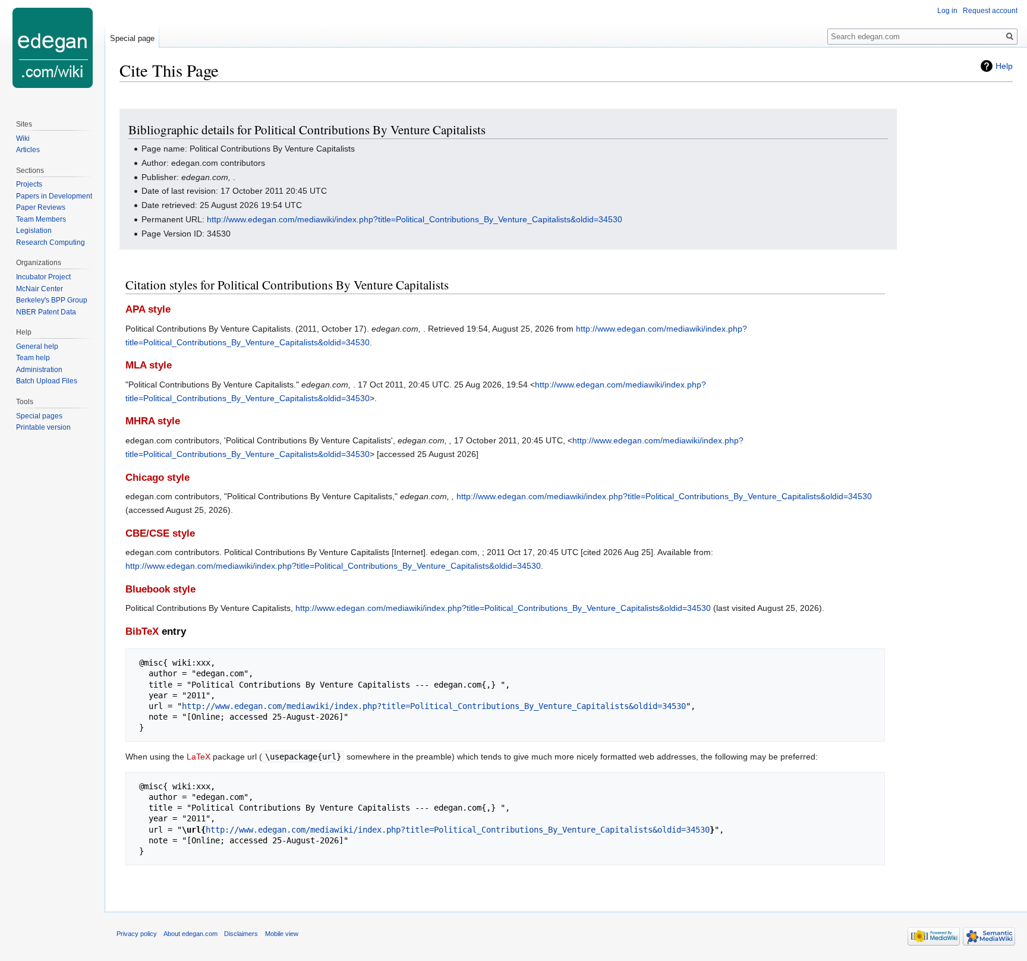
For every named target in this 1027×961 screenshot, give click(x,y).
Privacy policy (136, 933)
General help (37, 346)
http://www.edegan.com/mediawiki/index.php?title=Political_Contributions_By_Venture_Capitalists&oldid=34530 (414, 219)
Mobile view (281, 933)
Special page (132, 38)
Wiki (23, 138)
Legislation (34, 230)
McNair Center (39, 289)
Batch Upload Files (46, 381)
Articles (28, 150)
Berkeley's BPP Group (51, 300)
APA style (148, 309)
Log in (947, 11)
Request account (990, 11)
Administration (39, 370)
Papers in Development (54, 196)
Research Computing (50, 242)
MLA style (148, 365)
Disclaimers (241, 933)
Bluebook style (160, 589)
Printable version (43, 427)
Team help (33, 358)
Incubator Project (43, 277)
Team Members (41, 219)
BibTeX (142, 631)
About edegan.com (190, 933)
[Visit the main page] (52, 47)
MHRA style (152, 421)
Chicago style (157, 477)
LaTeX (198, 756)
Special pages (39, 416)
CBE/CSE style (160, 533)
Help (1004, 66)
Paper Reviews (40, 207)
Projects (29, 184)
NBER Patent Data (46, 312)
